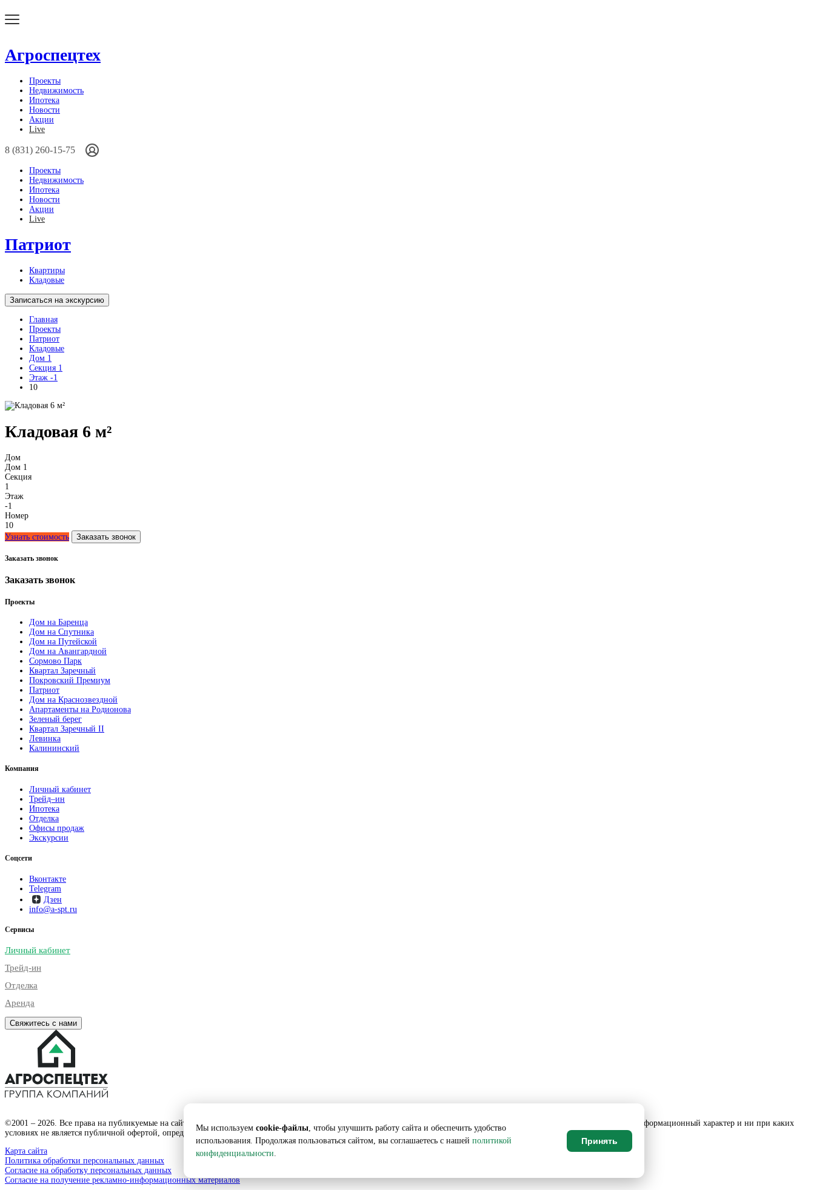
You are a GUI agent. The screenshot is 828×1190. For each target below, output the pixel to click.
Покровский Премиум (69, 680)
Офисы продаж (56, 828)
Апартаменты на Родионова (80, 709)
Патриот (38, 244)
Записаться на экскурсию (57, 300)
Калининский (54, 748)
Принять (599, 1141)
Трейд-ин (23, 968)
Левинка (45, 738)
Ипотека (44, 100)
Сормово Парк (55, 661)
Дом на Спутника (61, 631)
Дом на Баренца (58, 622)
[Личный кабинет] (92, 150)
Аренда (20, 1003)
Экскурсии (48, 837)
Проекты (45, 80)
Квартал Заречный (62, 670)
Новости (44, 109)
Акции (41, 119)
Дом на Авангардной (68, 651)
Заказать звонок (106, 536)
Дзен (53, 899)
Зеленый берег (55, 719)
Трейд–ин (47, 799)
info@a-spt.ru (53, 909)
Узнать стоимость (37, 536)
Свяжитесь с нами (43, 1023)
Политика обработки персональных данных (84, 1160)
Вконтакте (47, 879)
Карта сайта (26, 1150)
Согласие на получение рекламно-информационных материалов (122, 1180)
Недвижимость (56, 90)
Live (37, 129)
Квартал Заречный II (66, 728)
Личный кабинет (60, 789)
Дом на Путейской (63, 641)
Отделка (44, 818)
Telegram (45, 888)
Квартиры (47, 270)
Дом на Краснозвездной (73, 699)
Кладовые (46, 280)
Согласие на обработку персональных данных (88, 1170)
